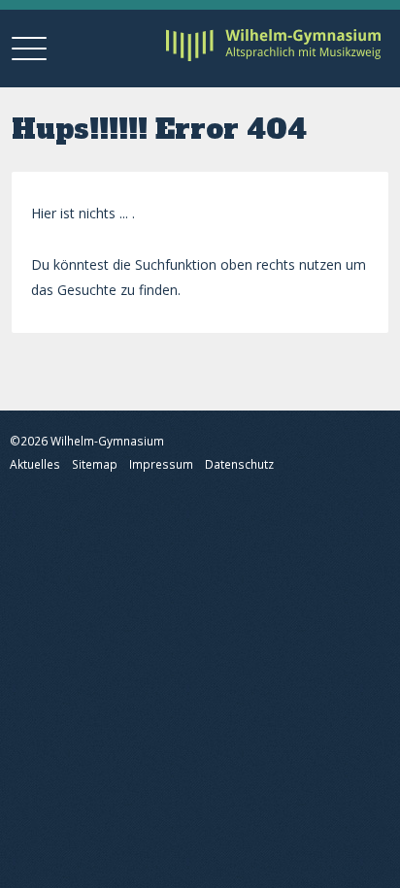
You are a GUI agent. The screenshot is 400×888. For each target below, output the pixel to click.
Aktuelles (35, 464)
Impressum (161, 464)
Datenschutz (239, 464)
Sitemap (94, 464)
